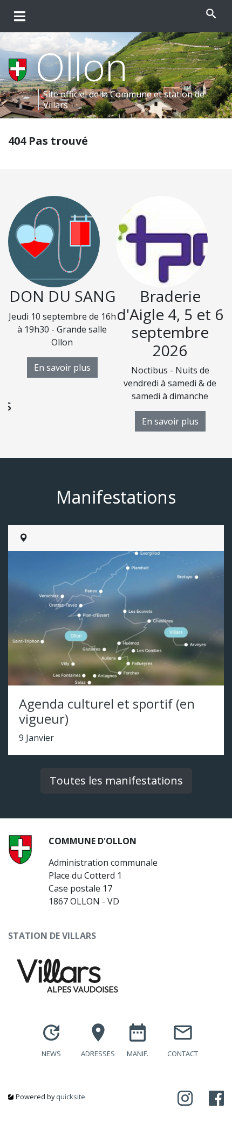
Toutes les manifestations (116, 780)
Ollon (82, 66)
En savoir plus (62, 367)
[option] (62, 287)
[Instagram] (185, 1099)
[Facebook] (216, 1099)
